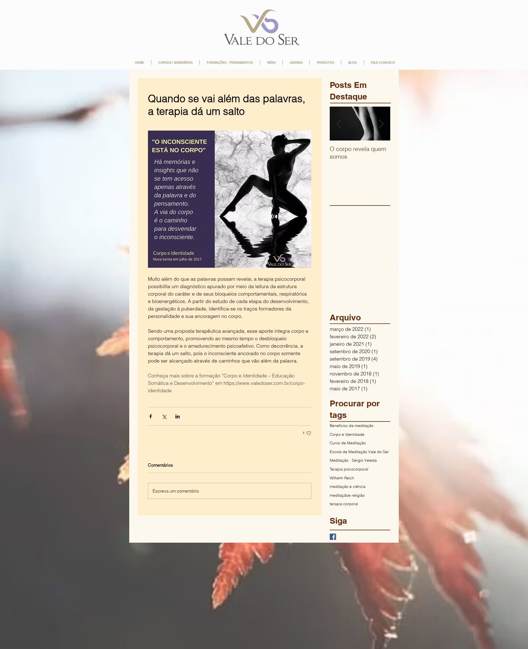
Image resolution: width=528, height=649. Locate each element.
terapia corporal (344, 503)
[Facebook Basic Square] (333, 537)
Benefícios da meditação (351, 425)
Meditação (339, 460)
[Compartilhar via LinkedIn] (177, 416)
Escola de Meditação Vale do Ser (359, 451)
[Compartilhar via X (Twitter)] (164, 416)
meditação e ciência (347, 486)
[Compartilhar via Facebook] (150, 416)
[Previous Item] (338, 123)
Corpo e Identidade (347, 434)
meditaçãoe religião (347, 495)
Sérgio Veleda (364, 460)
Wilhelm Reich (342, 477)
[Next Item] (381, 123)
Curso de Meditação (348, 442)
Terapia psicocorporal (349, 469)
